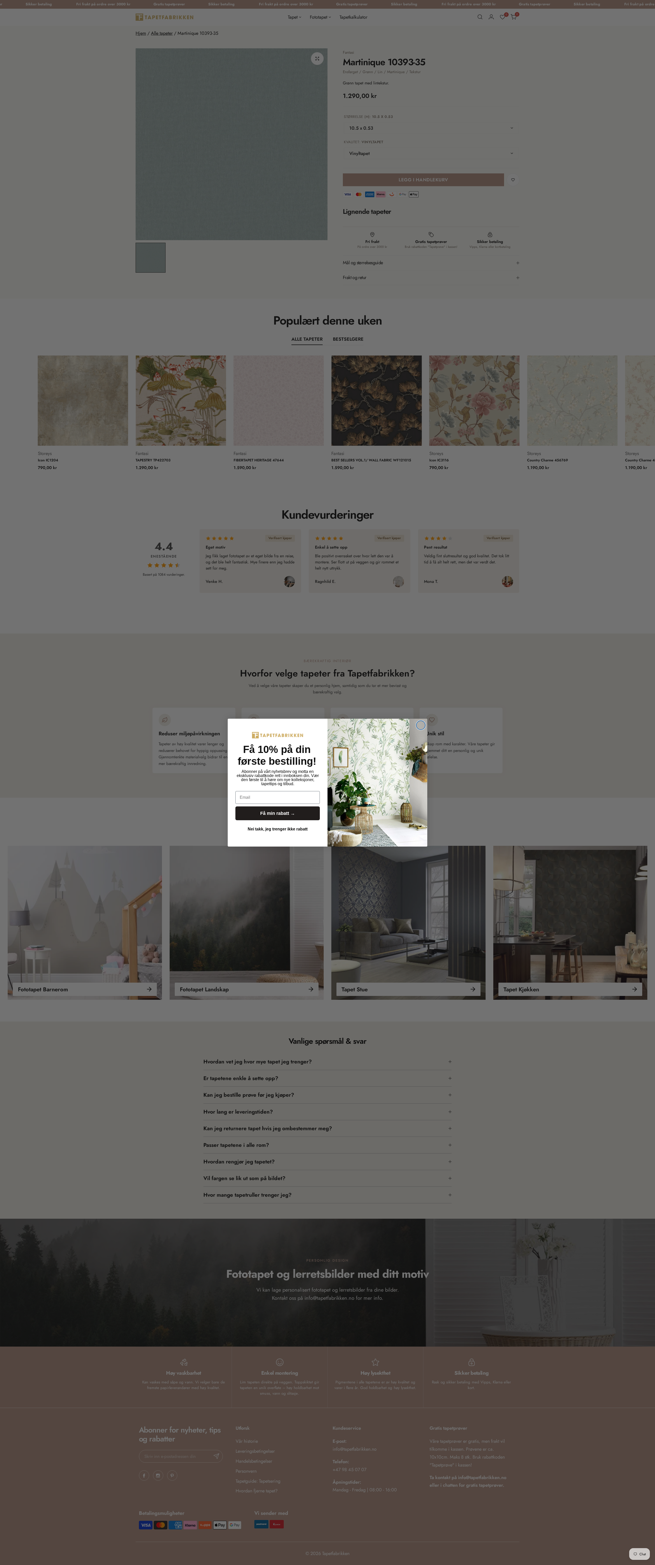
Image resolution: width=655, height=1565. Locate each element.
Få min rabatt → (277, 813)
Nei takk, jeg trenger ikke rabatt (278, 829)
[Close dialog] (420, 725)
